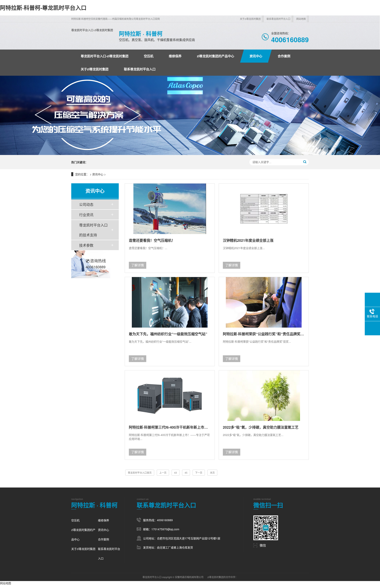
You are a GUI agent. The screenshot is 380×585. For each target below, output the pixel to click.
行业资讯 (86, 214)
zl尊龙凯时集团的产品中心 (215, 56)
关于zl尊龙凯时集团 (250, 18)
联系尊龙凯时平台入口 (278, 18)
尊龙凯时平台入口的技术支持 (93, 229)
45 (186, 472)
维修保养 (175, 56)
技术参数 (86, 245)
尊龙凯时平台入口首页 (140, 472)
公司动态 (86, 204)
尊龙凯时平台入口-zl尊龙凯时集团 (92, 30)
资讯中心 (256, 56)
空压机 (148, 56)
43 (175, 472)
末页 (212, 472)
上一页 (162, 472)
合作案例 (284, 56)
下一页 (198, 472)
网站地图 (301, 18)
